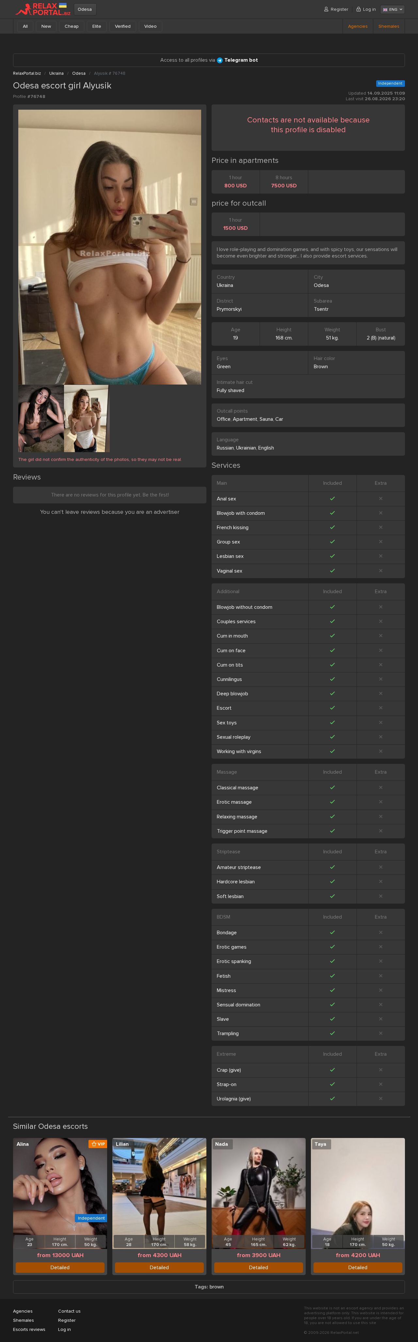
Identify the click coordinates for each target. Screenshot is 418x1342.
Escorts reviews (29, 1329)
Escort (224, 708)
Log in (369, 9)
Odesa (85, 9)
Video (150, 26)
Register (339, 9)
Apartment (245, 419)
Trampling (228, 1033)
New (46, 26)
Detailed (60, 1267)
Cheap (72, 26)
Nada (221, 1144)
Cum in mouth (232, 636)
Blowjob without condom (244, 607)
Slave (223, 1019)
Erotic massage (234, 802)
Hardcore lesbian (236, 881)
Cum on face (231, 650)
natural (386, 338)
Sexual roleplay (233, 737)
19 (235, 338)
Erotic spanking (234, 961)
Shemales (388, 26)
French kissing (233, 527)
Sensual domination (238, 1005)
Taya (320, 1144)
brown (217, 1287)
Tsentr (321, 309)
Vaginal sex (229, 571)
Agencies (358, 26)
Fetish (224, 976)
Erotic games (232, 947)
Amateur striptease (239, 867)
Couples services (236, 621)
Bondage (227, 932)
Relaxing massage (237, 816)
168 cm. (284, 338)
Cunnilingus (229, 679)
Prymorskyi (229, 309)
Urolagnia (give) (234, 1099)
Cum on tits (230, 665)
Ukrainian (246, 448)
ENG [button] (393, 9)
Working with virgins (239, 751)
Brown (321, 366)
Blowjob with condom (241, 513)
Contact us (69, 1311)
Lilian (122, 1144)
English (266, 448)
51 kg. (332, 338)
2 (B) (372, 338)
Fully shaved (230, 390)
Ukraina (225, 285)
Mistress (226, 990)
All (25, 26)
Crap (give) (229, 1070)
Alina (23, 1144)
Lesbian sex (230, 556)
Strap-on (226, 1084)
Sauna (266, 419)
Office (224, 419)
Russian (225, 448)
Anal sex (226, 499)
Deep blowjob (232, 693)
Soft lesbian (230, 896)
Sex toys (227, 722)
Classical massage (237, 787)
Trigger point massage (242, 831)
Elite (96, 26)
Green (224, 366)
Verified (123, 26)
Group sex (228, 542)
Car (279, 419)
